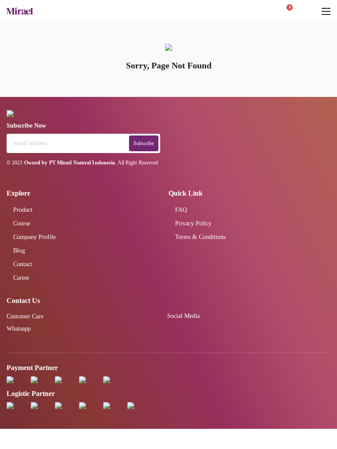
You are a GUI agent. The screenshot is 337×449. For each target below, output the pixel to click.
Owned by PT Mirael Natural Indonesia (69, 163)
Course (21, 223)
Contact (22, 264)
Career (21, 277)
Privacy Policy (193, 223)
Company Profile (34, 237)
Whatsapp (19, 328)
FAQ (181, 210)
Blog (19, 250)
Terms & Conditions (200, 237)
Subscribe (143, 143)
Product (22, 210)
